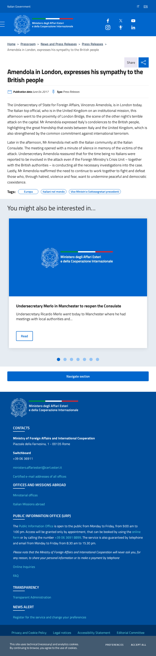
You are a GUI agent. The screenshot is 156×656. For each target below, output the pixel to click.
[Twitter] (119, 20)
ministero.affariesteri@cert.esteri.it (37, 467)
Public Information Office (36, 526)
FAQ (16, 575)
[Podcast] (119, 27)
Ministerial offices (25, 495)
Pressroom (28, 43)
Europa (28, 191)
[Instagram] (106, 27)
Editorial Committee (130, 632)
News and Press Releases (59, 43)
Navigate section (78, 376)
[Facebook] (106, 20)
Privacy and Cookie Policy (29, 632)
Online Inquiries (24, 566)
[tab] (58, 359)
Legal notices (62, 632)
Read (24, 336)
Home (11, 43)
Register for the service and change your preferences (49, 617)
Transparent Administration (32, 597)
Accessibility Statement (94, 632)
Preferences (114, 645)
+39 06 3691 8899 (68, 537)
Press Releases (92, 43)
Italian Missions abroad (29, 504)
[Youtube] (132, 20)
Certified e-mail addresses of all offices (39, 476)
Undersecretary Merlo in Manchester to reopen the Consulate (68, 305)
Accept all (138, 645)
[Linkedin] (132, 27)
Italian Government (18, 6)
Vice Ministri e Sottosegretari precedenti (95, 191)
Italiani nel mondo (54, 191)
